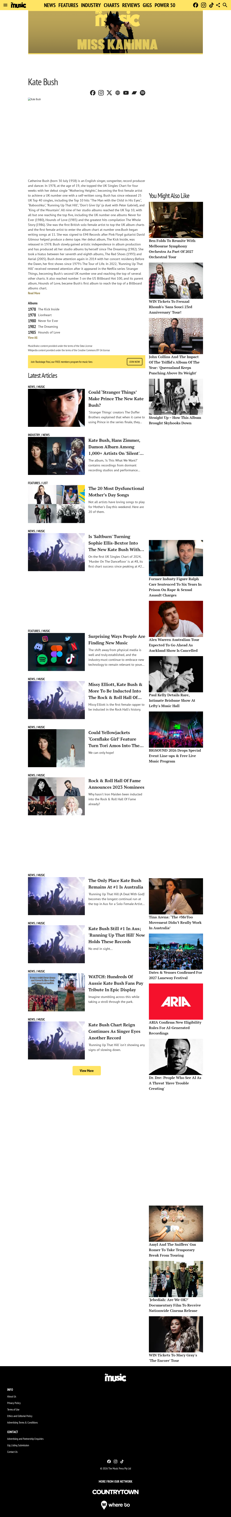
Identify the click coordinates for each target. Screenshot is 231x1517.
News (50, 5)
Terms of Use (13, 1409)
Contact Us (12, 1451)
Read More (34, 293)
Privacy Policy (14, 1402)
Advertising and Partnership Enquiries (25, 1438)
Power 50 (165, 5)
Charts (111, 5)
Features (68, 5)
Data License (86, 346)
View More (87, 1070)
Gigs (147, 5)
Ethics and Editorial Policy (19, 1415)
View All (32, 337)
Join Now (134, 362)
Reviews (131, 5)
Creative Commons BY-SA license (94, 350)
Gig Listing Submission (18, 1445)
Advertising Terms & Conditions (22, 1422)
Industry (91, 5)
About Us (11, 1396)
